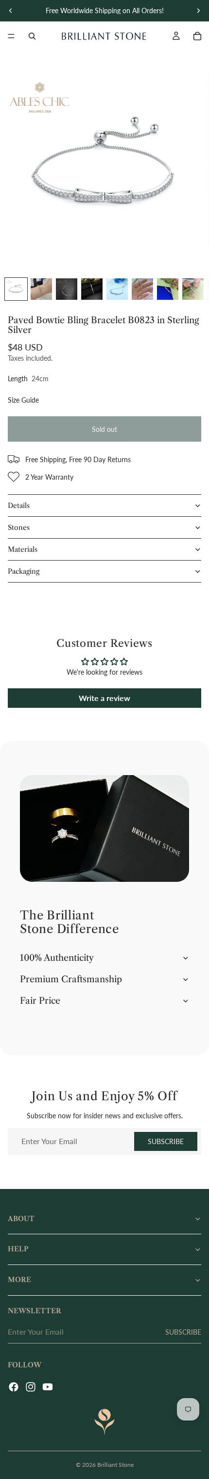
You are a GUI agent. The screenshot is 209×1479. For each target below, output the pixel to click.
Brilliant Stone (115, 1464)
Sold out (104, 429)
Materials (22, 549)
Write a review (104, 697)
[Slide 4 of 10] (92, 289)
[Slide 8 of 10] (193, 289)
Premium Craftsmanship (71, 979)
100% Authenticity (57, 958)
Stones (19, 527)
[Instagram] (30, 1387)
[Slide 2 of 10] (41, 289)
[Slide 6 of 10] (142, 289)
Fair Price (40, 1000)
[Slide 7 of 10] (167, 289)
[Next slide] (198, 10)
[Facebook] (13, 1387)
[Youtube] (47, 1387)
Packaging (23, 571)
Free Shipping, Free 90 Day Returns (78, 459)
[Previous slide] (10, 10)
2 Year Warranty (49, 477)
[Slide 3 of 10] (66, 289)
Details (19, 505)
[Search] (32, 36)
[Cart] (197, 36)
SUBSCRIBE (166, 1141)
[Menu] (11, 36)
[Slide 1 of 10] (16, 289)
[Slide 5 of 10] (117, 289)
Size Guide (23, 400)
